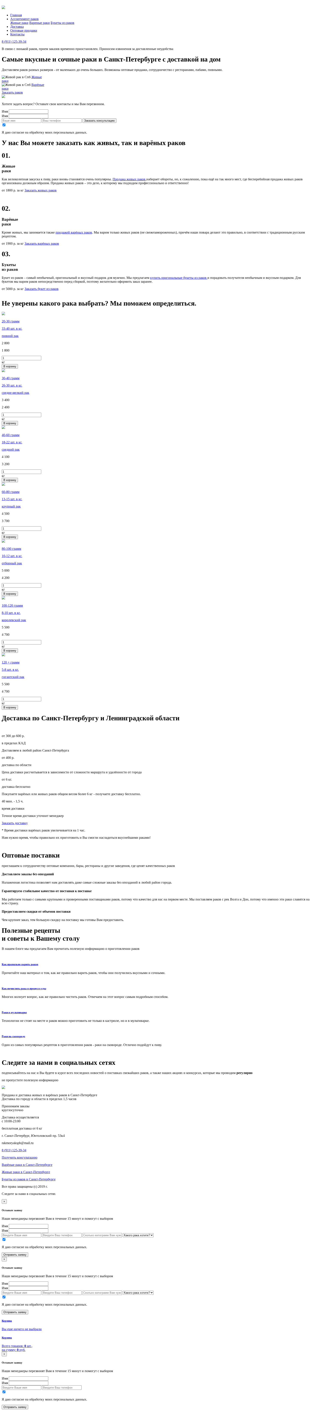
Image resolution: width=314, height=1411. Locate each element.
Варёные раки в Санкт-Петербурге (27, 1165)
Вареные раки (39, 23)
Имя (5, 111)
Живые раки (19, 23)
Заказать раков (12, 92)
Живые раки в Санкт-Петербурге (26, 1172)
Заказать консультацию (99, 120)
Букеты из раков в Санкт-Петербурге (29, 1179)
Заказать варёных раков (42, 243)
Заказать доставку (15, 823)
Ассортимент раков (24, 19)
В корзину (9, 366)
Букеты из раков (62, 23)
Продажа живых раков (129, 179)
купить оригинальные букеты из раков (178, 278)
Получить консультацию (19, 1157)
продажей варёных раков (74, 232)
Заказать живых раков (41, 190)
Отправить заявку (14, 1254)
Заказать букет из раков (42, 289)
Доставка (17, 26)
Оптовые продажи (23, 30)
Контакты (17, 34)
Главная (16, 15)
